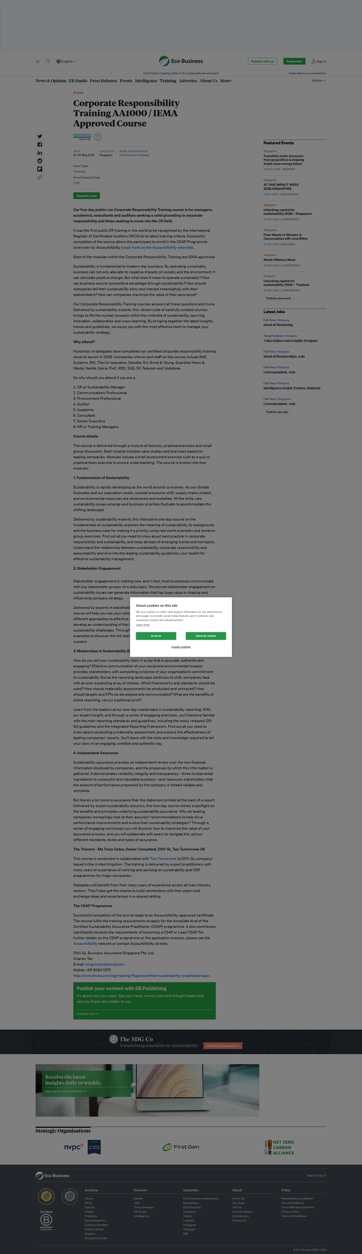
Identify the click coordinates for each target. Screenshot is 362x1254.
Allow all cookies (206, 635)
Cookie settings (181, 647)
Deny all (156, 635)
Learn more (143, 624)
